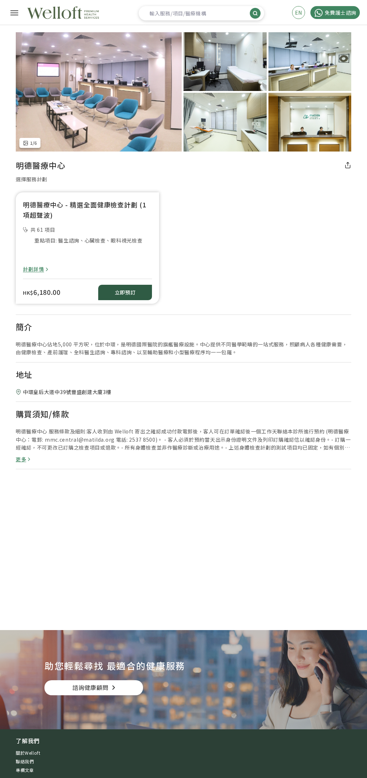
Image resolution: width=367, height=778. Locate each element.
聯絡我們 (25, 761)
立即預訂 (125, 292)
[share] (347, 165)
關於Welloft (28, 753)
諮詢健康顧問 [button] (90, 687)
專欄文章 (25, 770)
